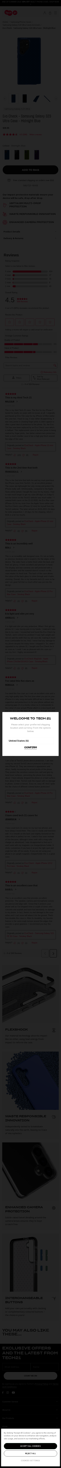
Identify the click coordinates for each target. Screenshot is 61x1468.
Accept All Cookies (30, 1446)
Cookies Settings (30, 1460)
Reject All (30, 1453)
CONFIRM (30, 748)
